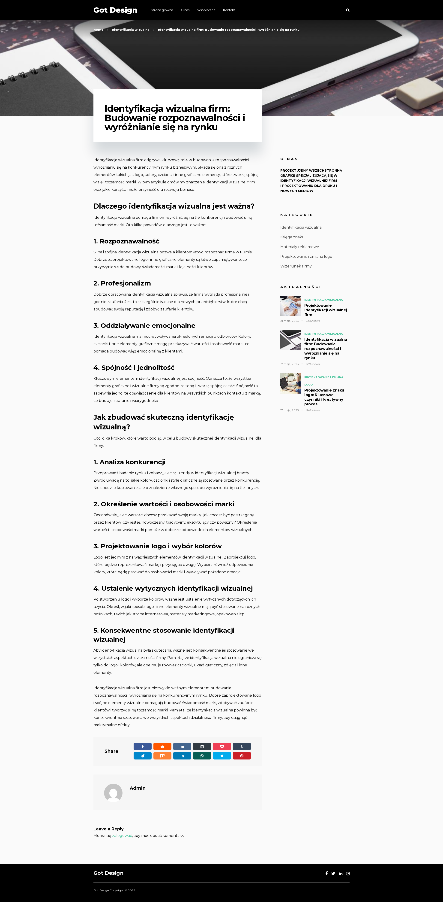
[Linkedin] (340, 873)
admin (138, 788)
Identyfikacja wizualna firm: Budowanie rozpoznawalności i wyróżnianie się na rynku (325, 348)
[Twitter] (333, 873)
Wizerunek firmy (296, 266)
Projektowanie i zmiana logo (306, 256)
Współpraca (206, 10)
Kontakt (229, 10)
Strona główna (162, 10)
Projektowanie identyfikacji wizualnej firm (325, 310)
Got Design (115, 10)
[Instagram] (348, 873)
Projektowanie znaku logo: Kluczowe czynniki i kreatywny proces (324, 397)
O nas (185, 10)
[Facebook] (326, 873)
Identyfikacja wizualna (301, 227)
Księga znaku (292, 237)
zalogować (122, 835)
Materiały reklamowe (299, 247)
